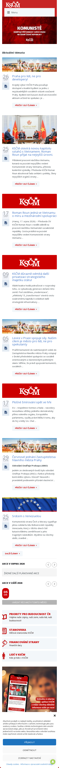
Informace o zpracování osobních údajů (36, 764)
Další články (11, 553)
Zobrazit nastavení (29, 758)
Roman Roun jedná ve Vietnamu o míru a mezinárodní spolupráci (34, 214)
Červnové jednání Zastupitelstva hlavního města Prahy (34, 458)
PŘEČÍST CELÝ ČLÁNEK (25, 105)
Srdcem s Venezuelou (26, 516)
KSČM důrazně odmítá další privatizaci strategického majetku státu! (30, 277)
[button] (54, 715)
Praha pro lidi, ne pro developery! (26, 77)
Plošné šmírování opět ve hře (31, 402)
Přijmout (29, 742)
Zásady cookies (12, 764)
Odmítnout (29, 750)
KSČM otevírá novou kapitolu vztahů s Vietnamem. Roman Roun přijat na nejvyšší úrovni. (32, 151)
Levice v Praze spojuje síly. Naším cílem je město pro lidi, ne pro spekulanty (34, 341)
